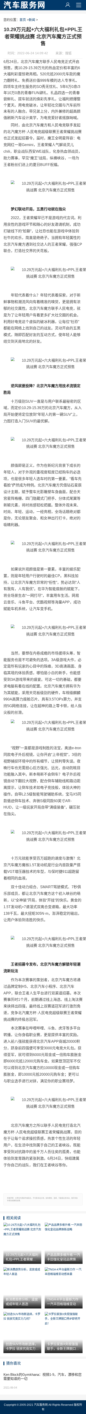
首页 (22, 20)
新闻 (32, 20)
